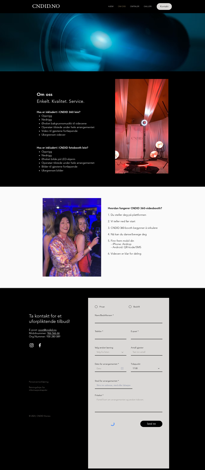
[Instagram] (31, 345)
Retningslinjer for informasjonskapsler (38, 388)
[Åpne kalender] (122, 368)
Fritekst (98, 395)
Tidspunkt (135, 364)
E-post (134, 331)
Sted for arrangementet (106, 381)
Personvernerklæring (38, 381)
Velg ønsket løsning (104, 348)
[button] (97, 273)
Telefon (98, 331)
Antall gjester (137, 348)
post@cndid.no (47, 330)
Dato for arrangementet (107, 364)
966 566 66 (53, 333)
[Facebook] (39, 345)
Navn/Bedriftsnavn (103, 315)
